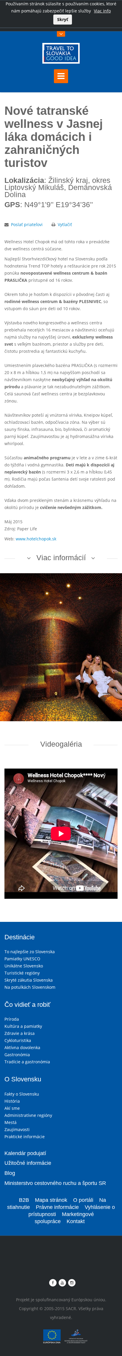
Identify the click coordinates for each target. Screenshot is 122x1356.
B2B (24, 1200)
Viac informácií (61, 557)
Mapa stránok (51, 1200)
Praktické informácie (24, 1136)
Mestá (10, 1122)
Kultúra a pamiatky (23, 1026)
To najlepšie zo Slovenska (29, 951)
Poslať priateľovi (27, 224)
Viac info (102, 11)
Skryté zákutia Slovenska (28, 980)
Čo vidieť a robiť (27, 1004)
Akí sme (12, 1108)
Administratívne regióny (28, 1115)
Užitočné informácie (27, 1163)
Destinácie (19, 937)
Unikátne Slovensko (23, 966)
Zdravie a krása (19, 1033)
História (12, 1101)
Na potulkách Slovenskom (29, 987)
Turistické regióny (22, 973)
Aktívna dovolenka (22, 1047)
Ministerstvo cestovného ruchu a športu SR (55, 1183)
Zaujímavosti (17, 1129)
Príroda (11, 1019)
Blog (9, 1173)
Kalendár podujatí (25, 1153)
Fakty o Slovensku (21, 1094)
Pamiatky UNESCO (22, 959)
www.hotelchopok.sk (36, 539)
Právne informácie (57, 1207)
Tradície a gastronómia (27, 1061)
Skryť (62, 19)
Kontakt (76, 1221)
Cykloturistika (17, 1040)
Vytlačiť (65, 224)
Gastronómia (17, 1054)
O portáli (83, 1200)
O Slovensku (22, 1079)
